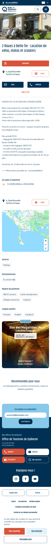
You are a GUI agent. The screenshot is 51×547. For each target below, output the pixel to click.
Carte (42, 73)
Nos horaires (36, 459)
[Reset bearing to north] (46, 248)
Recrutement (22, 501)
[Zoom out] (46, 245)
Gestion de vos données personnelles (25, 512)
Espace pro (13, 492)
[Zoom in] (46, 241)
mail (12, 84)
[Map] (25, 231)
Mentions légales (34, 501)
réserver (25, 63)
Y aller (42, 202)
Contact (35, 451)
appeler (38, 84)
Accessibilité (10, 2)
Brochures (11, 459)
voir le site (25, 92)
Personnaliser (25, 539)
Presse (37, 492)
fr (42, 3)
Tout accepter (14, 531)
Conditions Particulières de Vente (25, 507)
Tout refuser (36, 531)
